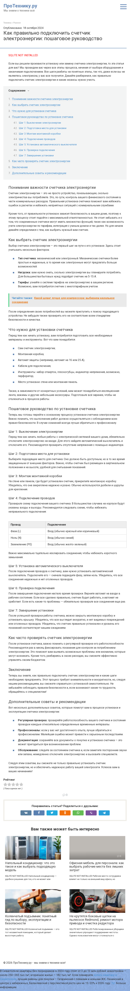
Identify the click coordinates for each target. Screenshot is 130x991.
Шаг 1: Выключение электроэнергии (40, 122)
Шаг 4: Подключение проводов (37, 139)
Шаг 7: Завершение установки (36, 155)
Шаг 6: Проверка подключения (37, 150)
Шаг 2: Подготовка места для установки (42, 128)
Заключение (20, 167)
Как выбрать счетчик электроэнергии (36, 105)
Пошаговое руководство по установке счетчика (42, 117)
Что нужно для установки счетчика (34, 111)
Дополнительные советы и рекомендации (39, 173)
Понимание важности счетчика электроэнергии (42, 99)
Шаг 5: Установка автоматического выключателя (48, 144)
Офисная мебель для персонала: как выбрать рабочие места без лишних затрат (96, 866)
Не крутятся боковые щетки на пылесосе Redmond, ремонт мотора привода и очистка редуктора (96, 919)
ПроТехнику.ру (20, 6)
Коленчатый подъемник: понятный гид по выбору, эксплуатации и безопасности (30, 919)
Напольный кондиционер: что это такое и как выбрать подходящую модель (30, 866)
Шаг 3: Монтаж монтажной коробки (40, 133)
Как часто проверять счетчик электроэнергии (41, 161)
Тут (113, 983)
